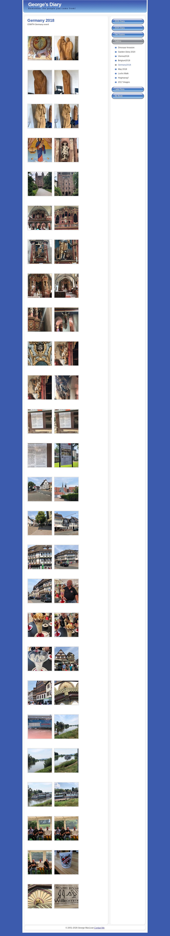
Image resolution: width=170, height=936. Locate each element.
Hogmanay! (123, 78)
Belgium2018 (124, 60)
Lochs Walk (123, 73)
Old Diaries (120, 34)
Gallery (118, 41)
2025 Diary (120, 28)
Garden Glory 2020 (126, 52)
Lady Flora (119, 89)
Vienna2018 (123, 56)
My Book (119, 96)
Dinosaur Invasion (126, 47)
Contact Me (99, 928)
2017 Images (124, 82)
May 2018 (122, 69)
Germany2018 (124, 65)
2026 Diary (120, 21)
